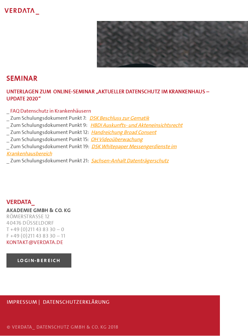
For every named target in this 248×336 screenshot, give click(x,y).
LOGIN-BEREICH (38, 260)
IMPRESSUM (22, 302)
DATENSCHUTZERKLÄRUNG (76, 302)
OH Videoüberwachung (117, 139)
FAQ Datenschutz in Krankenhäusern (50, 110)
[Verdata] (48, 19)
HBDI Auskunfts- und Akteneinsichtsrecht (136, 125)
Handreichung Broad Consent (123, 132)
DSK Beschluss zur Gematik (119, 118)
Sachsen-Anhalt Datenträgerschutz (130, 160)
